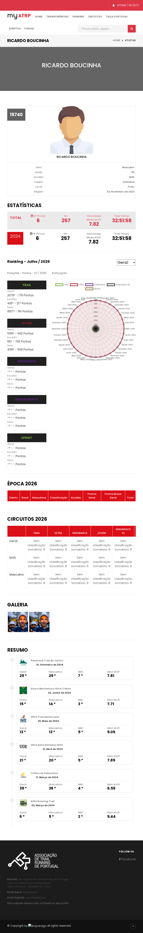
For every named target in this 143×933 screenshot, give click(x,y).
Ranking (78, 16)
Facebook (128, 859)
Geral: (11, 291)
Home (38, 16)
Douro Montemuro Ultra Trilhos (51, 688)
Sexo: (10, 307)
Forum (29, 28)
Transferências (57, 16)
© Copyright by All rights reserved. (39, 926)
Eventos (15, 28)
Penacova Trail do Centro (47, 660)
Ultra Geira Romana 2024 (47, 745)
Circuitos (95, 16)
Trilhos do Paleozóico (44, 773)
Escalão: (12, 299)
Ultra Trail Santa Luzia (45, 716)
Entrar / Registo (127, 5)
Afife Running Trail (43, 801)
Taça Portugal (117, 16)
